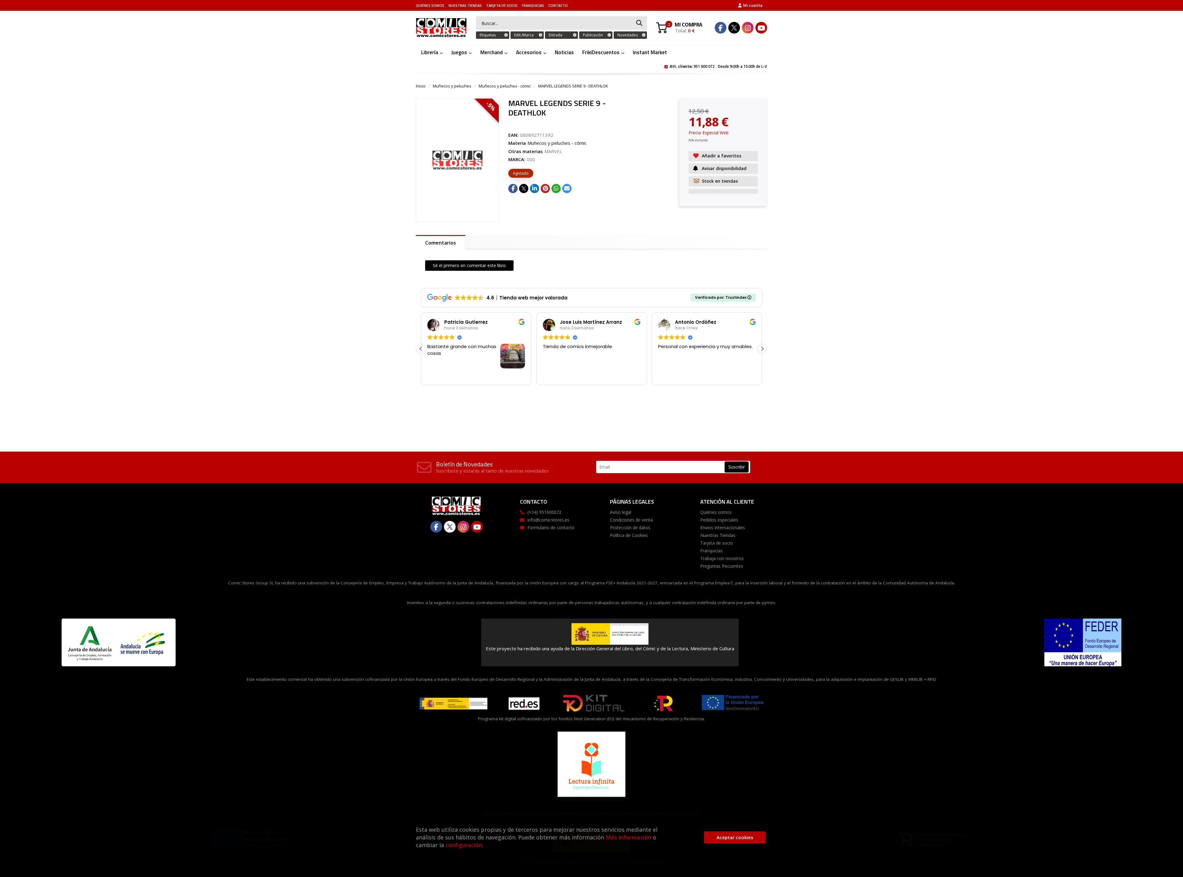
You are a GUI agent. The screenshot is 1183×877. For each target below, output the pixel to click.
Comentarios (440, 242)
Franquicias (533, 5)
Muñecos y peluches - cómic (505, 86)
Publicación (593, 35)
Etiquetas (488, 35)
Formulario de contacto (551, 527)
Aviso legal (620, 512)
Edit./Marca (524, 35)
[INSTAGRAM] (748, 28)
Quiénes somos (430, 5)
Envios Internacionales (722, 527)
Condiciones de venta (631, 520)
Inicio (420, 86)
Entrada (555, 35)
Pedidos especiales (719, 520)
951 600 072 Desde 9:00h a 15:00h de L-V (718, 66)
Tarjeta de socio (502, 5)
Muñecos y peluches (452, 86)
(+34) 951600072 (544, 512)
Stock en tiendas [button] (720, 181)
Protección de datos (630, 527)
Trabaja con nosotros (722, 558)
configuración (463, 845)
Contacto (558, 5)
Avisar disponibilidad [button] (724, 168)
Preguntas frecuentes (721, 566)
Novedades (627, 35)
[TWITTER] (734, 28)
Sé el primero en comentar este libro (469, 265)
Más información (628, 837)
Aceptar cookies (735, 837)
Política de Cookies (629, 535)
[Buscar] (639, 23)
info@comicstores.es (548, 520)
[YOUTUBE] (761, 28)
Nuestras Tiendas (465, 5)
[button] (762, 348)
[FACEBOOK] (720, 28)
